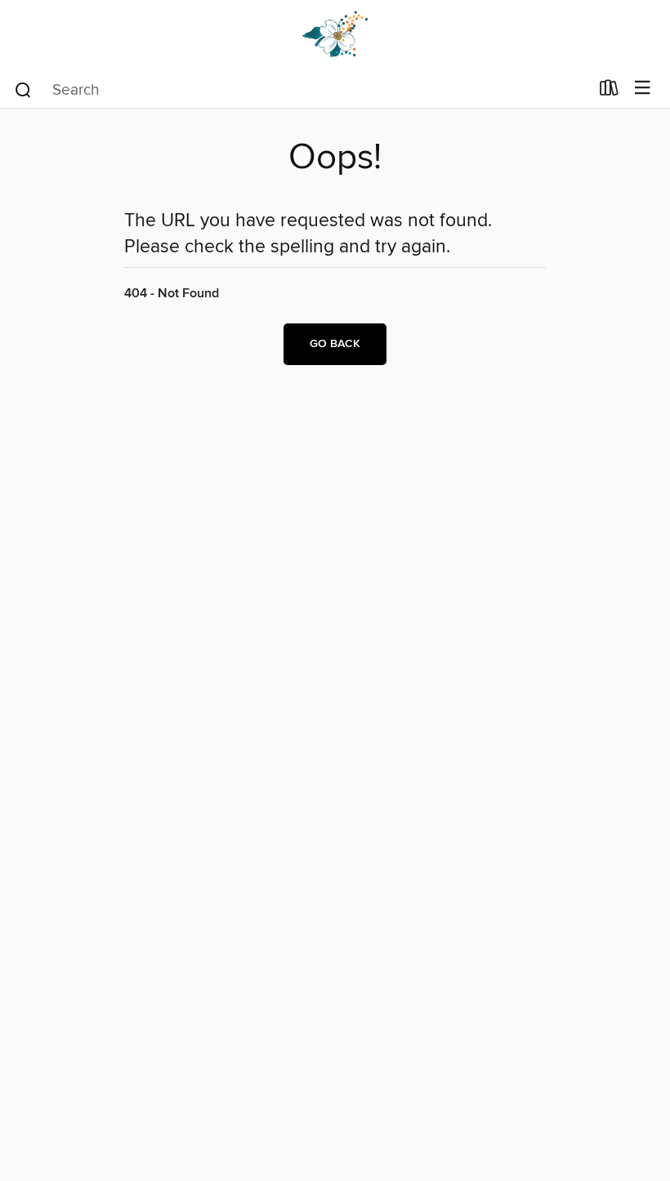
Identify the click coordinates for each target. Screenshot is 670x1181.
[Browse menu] (643, 89)
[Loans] (609, 91)
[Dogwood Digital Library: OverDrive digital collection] (335, 34)
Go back (335, 343)
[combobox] (301, 89)
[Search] (23, 89)
